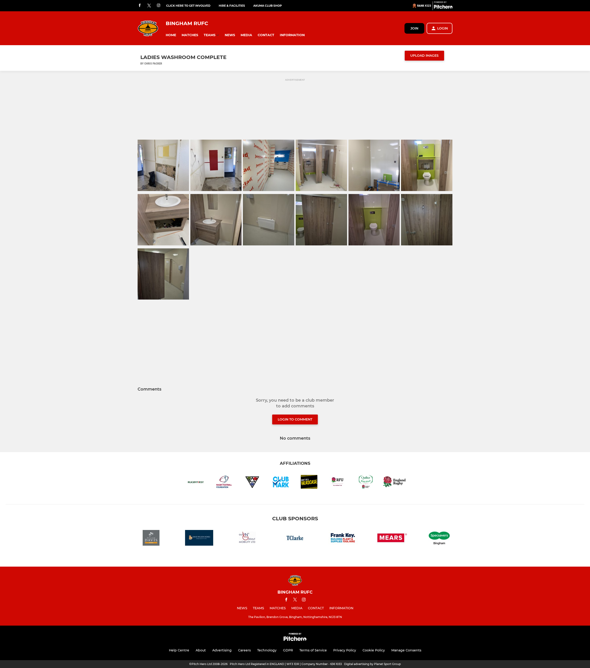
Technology (267, 650)
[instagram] (158, 6)
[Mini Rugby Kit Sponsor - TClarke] (295, 538)
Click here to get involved (188, 5)
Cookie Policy (374, 650)
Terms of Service (313, 650)
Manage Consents (406, 650)
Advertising (222, 650)
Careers (244, 650)
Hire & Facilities (232, 5)
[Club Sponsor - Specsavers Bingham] (438, 538)
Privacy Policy (344, 650)
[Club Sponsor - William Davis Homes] (151, 538)
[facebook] (140, 6)
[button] (171, 35)
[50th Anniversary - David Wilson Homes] (199, 538)
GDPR (288, 650)
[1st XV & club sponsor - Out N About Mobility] (247, 538)
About (201, 650)
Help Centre (179, 650)
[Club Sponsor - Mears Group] (390, 538)
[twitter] (149, 6)
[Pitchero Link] (443, 7)
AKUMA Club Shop (267, 5)
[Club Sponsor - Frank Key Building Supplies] (342, 538)
